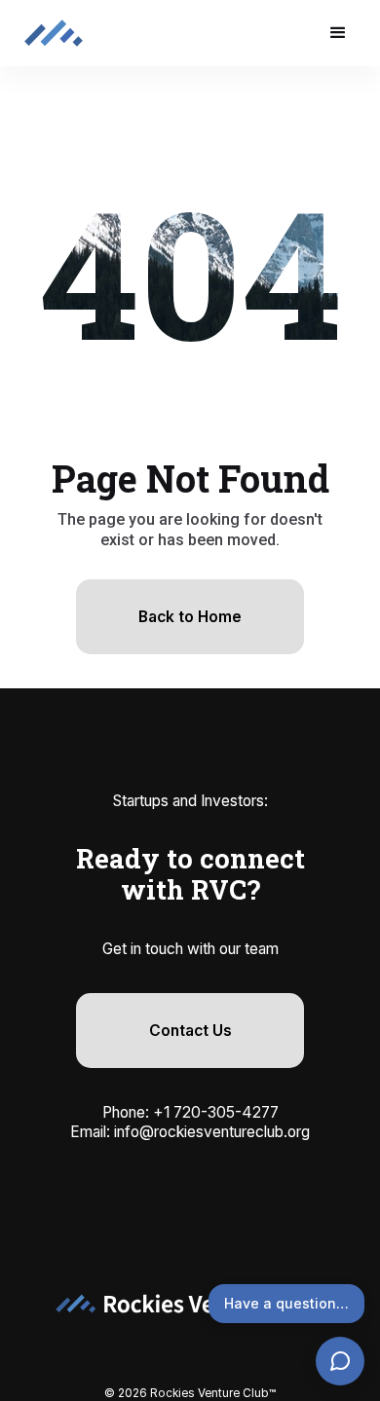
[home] (53, 33)
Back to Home (190, 617)
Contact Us (190, 1030)
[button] (338, 33)
